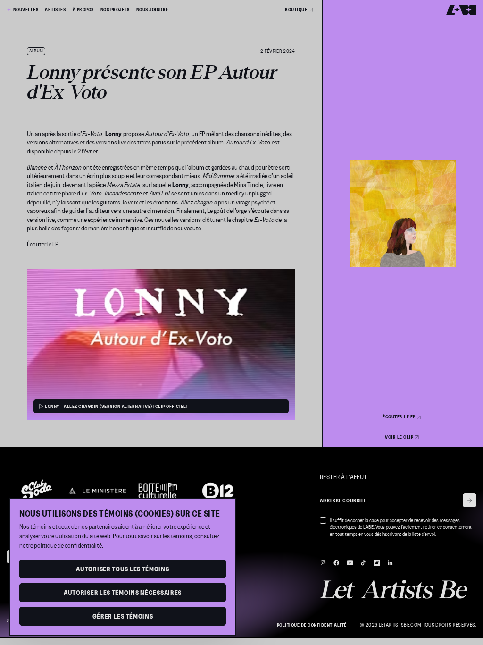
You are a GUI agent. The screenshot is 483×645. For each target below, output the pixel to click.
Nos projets (115, 10)
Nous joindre (152, 10)
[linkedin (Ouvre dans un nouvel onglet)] (390, 563)
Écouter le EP (42, 244)
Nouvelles (25, 10)
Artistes (55, 10)
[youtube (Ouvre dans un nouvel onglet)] (350, 563)
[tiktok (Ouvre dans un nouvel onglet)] (363, 563)
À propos (83, 10)
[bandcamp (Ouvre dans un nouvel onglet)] (377, 563)
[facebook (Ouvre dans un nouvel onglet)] (336, 563)
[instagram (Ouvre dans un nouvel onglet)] (323, 563)
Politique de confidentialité (312, 625)
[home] (461, 10)
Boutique (296, 9)
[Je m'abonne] (469, 500)
